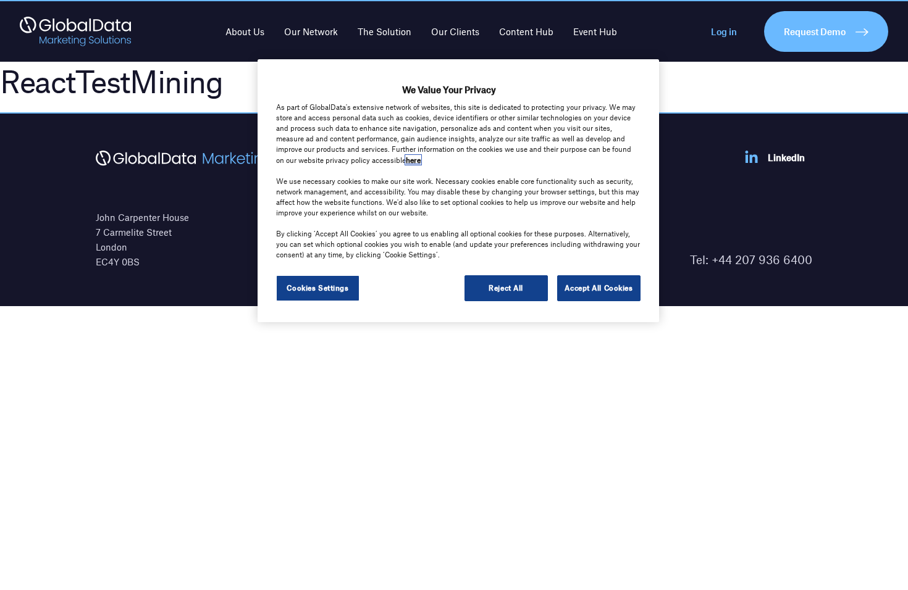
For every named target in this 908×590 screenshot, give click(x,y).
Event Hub (595, 31)
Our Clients (455, 31)
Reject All (506, 287)
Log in (724, 31)
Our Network (311, 31)
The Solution (384, 31)
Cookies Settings (317, 287)
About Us (244, 31)
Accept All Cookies (599, 287)
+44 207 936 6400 (762, 259)
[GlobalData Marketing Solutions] (75, 31)
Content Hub (526, 31)
